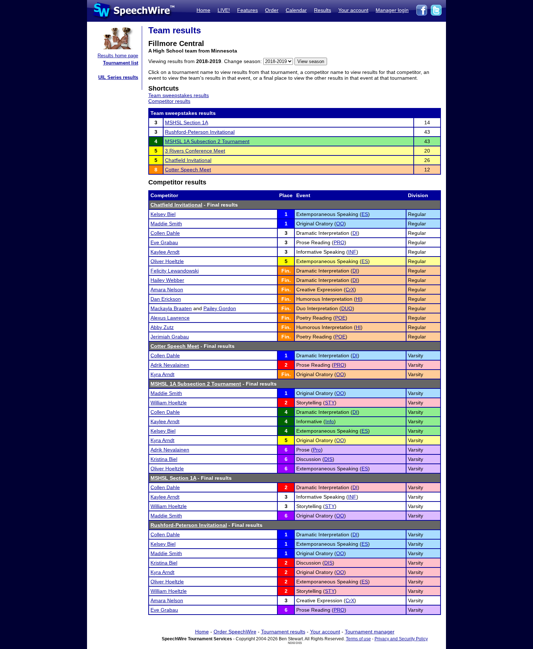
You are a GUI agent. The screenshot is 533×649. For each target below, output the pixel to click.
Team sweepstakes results (178, 95)
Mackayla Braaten (171, 308)
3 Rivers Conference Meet (195, 151)
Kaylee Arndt (164, 252)
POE (340, 318)
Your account (353, 10)
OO (340, 223)
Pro (317, 450)
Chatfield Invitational (188, 160)
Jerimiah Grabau (169, 337)
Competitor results (169, 101)
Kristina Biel (163, 459)
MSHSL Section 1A (186, 122)
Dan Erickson (165, 299)
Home (203, 10)
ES (364, 214)
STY (330, 402)
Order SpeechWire (235, 632)
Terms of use (358, 638)
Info (329, 421)
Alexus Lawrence (170, 318)
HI (358, 299)
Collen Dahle (165, 233)
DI (355, 233)
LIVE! (224, 10)
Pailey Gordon (219, 308)
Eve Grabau (164, 242)
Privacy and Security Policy (401, 638)
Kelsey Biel (162, 214)
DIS (328, 459)
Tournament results (283, 632)
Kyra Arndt (162, 374)
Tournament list (120, 63)
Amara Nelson (166, 289)
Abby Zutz (162, 327)
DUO (346, 308)
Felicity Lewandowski (174, 271)
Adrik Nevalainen (169, 365)
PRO (339, 242)
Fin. (286, 271)
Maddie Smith (166, 223)
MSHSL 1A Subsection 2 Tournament (207, 141)
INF (352, 252)
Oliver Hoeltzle (167, 261)
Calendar (296, 10)
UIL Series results (118, 77)
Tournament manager (369, 632)
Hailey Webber (167, 280)
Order (271, 10)
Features (247, 10)
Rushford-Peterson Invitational (200, 132)
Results (322, 10)
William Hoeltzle (168, 402)
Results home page (118, 55)
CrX (350, 289)
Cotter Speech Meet (188, 169)
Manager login (392, 10)
